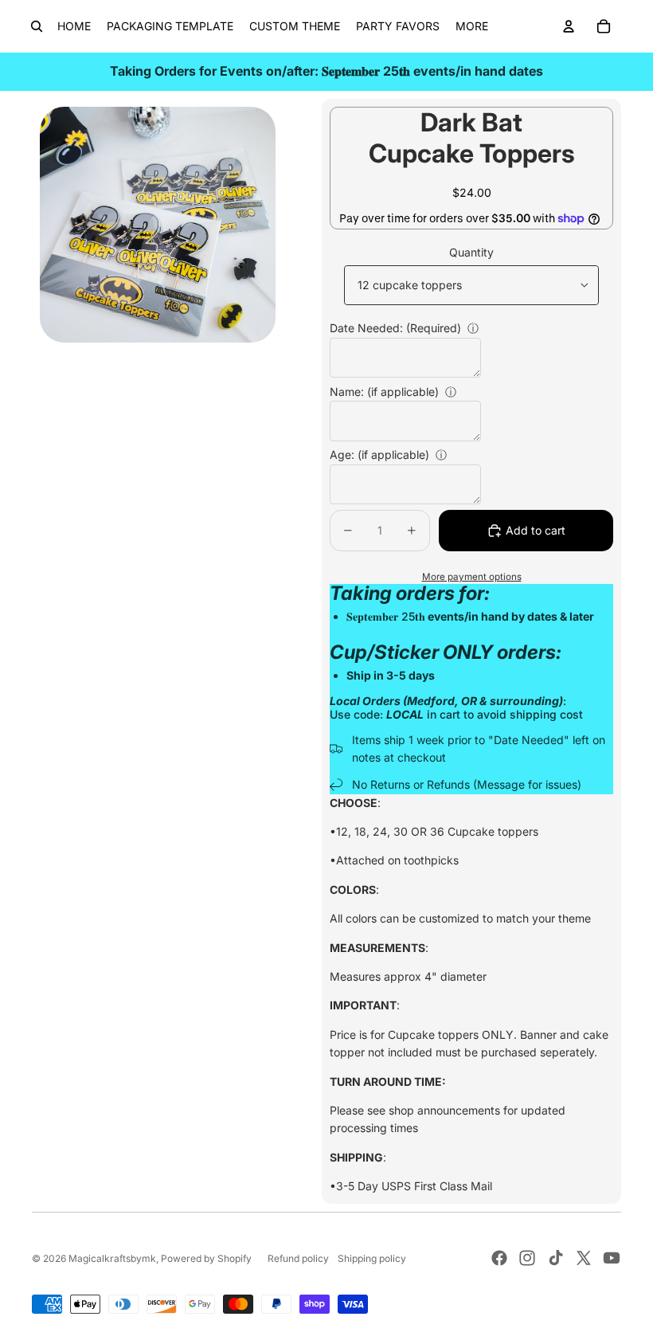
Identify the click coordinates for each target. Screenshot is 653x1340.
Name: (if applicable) (384, 391)
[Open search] (36, 26)
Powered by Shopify (206, 1258)
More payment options (472, 576)
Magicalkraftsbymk (112, 1258)
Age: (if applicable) (379, 454)
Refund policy (298, 1258)
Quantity (471, 252)
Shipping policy (372, 1258)
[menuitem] (472, 26)
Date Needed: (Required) (395, 328)
